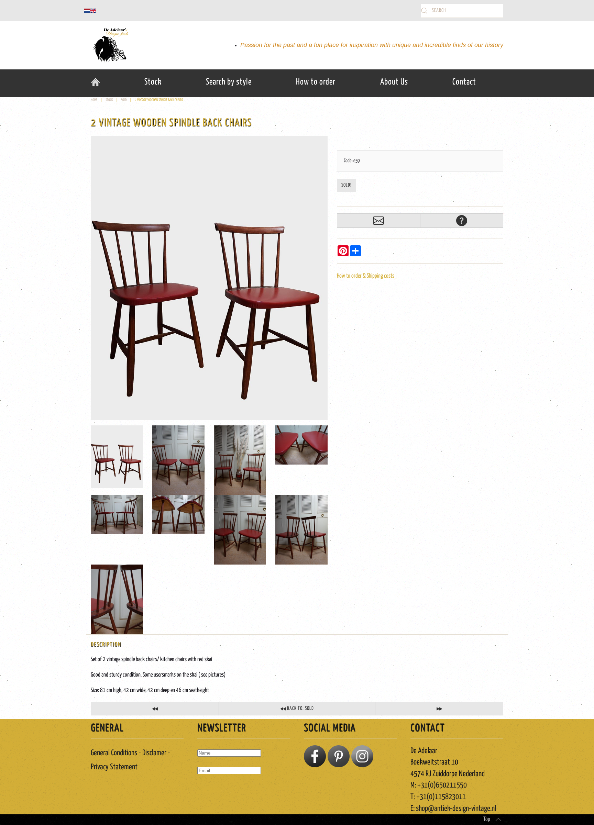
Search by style (229, 82)
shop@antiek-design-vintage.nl (456, 809)
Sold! (346, 185)
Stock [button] (153, 82)
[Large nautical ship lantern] (439, 708)
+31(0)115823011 (441, 797)
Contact (464, 82)
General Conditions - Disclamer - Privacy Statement (130, 760)
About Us (394, 82)
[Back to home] (110, 45)
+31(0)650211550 (442, 785)
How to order (316, 82)
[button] (498, 819)
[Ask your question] (461, 220)
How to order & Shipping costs (365, 276)
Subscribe (211, 790)
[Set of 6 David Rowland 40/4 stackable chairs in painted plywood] (155, 708)
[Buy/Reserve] (378, 220)
